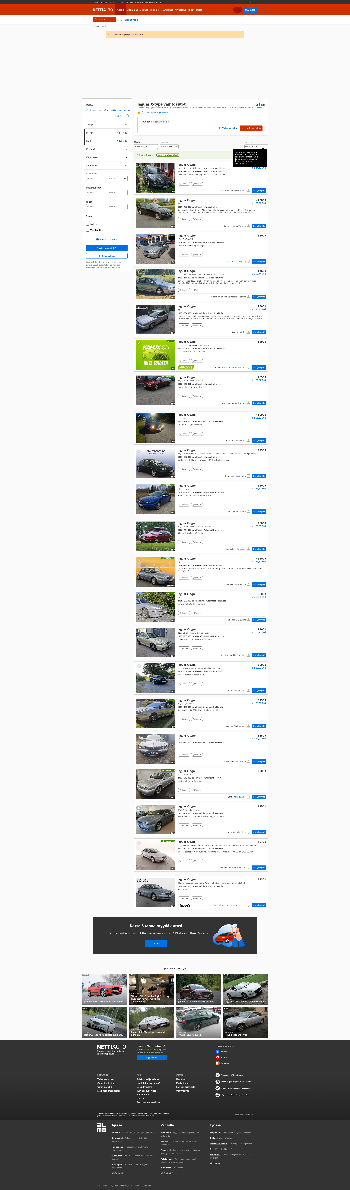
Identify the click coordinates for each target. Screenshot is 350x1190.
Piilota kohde (139, 166)
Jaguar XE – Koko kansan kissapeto (198, 989)
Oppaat (141, 1098)
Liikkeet (144, 9)
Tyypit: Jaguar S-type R (198, 1022)
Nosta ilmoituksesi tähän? (168, 155)
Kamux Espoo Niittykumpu (234, 367)
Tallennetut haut (105, 1079)
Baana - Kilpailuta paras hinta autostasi (236, 1082)
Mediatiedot (182, 1083)
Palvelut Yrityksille (185, 1087)
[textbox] (105, 132)
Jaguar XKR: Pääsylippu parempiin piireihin (151, 1022)
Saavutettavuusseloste (148, 1102)
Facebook (224, 1051)
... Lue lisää (257, 108)
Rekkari (152, 2)
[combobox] (107, 132)
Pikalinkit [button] (154, 9)
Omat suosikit (104, 1087)
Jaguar (96, 26)
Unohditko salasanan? (148, 1083)
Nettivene (113, 2)
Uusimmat (132, 9)
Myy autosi (250, 9)
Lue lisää (156, 943)
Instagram (225, 1063)
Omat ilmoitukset (106, 1083)
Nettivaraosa (131, 2)
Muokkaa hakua (106, 19)
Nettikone (121, 2)
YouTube (224, 1057)
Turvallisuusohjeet (146, 1090)
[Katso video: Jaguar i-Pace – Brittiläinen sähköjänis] (104, 989)
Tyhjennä (123, 116)
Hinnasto (181, 1079)
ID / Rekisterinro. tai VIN (118, 110)
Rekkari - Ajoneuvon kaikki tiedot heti (235, 1088)
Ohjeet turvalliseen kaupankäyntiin (235, 1095)
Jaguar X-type (201, 177)
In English (253, 2)
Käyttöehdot (143, 1094)
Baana (158, 2)
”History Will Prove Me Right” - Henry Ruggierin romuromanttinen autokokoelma (151, 989)
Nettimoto (104, 2)
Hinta (89, 202)
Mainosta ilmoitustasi (108, 1090)
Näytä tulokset (107, 247)
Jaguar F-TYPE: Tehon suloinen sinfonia (245, 989)
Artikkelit (168, 9)
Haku (122, 9)
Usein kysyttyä (144, 1087)
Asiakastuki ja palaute (148, 1079)
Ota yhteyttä (259, 190)
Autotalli (96, 2)
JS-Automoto (240, 476)
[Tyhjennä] (127, 133)
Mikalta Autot (240, 796)
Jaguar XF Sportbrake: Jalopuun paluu (104, 1022)
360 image (155, 463)
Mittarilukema (93, 188)
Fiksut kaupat (195, 9)
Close (264, 152)
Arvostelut (180, 9)
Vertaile (198, 183)
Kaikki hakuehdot (109, 239)
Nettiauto (103, 9)
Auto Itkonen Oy (239, 261)
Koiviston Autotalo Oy (236, 905)
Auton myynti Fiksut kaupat (232, 1075)
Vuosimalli (91, 174)
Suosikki (185, 183)
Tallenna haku (130, 19)
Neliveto (94, 224)
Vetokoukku (96, 230)
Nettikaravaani (142, 2)
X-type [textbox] (123, 140)
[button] (146, 145)
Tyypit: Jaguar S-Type (245, 1022)
